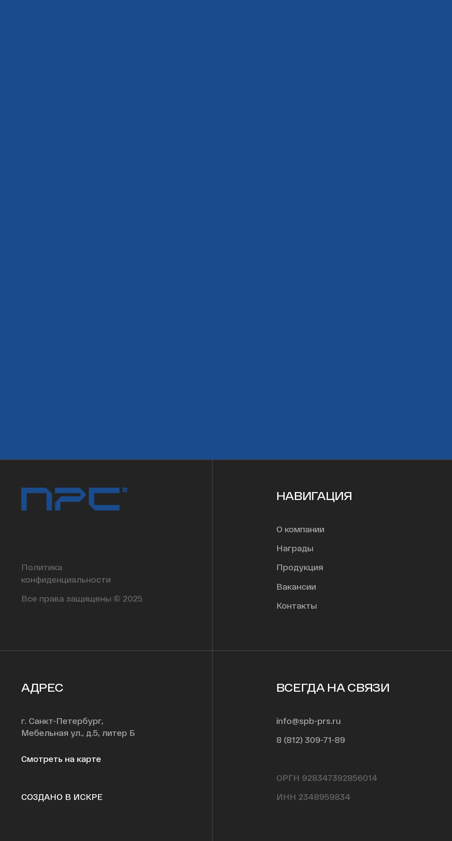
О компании (300, 529)
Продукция (299, 567)
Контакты (296, 605)
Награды (294, 548)
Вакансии (296, 586)
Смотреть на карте (61, 759)
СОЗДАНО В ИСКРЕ (61, 797)
